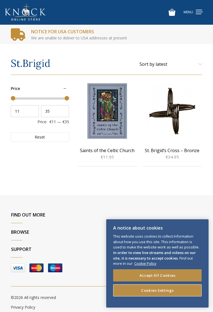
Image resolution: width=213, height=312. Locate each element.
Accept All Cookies (158, 275)
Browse (20, 232)
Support (21, 249)
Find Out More (28, 215)
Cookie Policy (145, 263)
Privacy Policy (23, 307)
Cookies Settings (157, 290)
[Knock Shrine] (25, 12)
